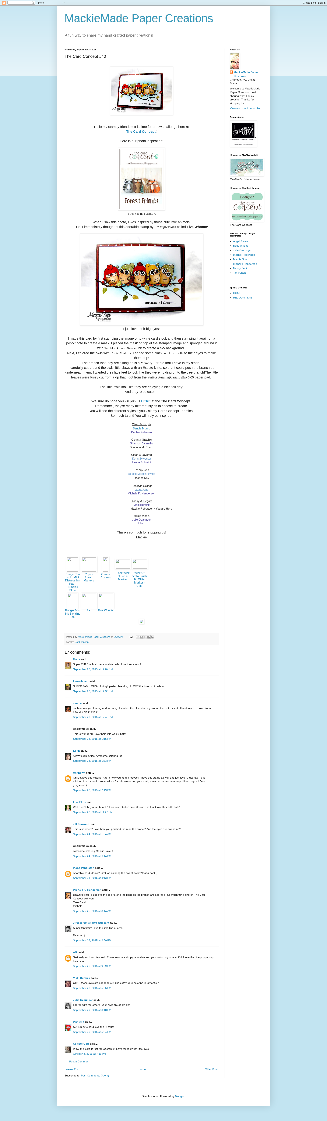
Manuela (78, 1021)
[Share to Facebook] (149, 637)
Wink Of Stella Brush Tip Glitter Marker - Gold (139, 579)
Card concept (82, 642)
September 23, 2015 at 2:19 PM (92, 790)
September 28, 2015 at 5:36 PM (92, 987)
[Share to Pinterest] (152, 637)
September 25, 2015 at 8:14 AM (92, 911)
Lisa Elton (79, 802)
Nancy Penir (240, 268)
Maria (76, 659)
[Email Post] (131, 637)
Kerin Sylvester (141, 458)
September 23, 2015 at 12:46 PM (93, 716)
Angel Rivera (240, 241)
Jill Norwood (81, 824)
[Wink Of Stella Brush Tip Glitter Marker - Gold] (140, 567)
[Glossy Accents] (105, 570)
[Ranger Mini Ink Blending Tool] (72, 606)
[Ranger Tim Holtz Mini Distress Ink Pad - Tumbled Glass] (72, 570)
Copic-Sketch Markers (89, 577)
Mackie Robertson (244, 254)
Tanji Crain (239, 272)
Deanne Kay (141, 477)
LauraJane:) (81, 681)
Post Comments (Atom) (95, 1075)
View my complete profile (245, 108)
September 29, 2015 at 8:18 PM (92, 1009)
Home (142, 1069)
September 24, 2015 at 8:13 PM (92, 877)
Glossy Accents (106, 576)
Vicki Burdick (141, 504)
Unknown (79, 772)
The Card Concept (141, 131)
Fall (89, 610)
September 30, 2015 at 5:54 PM (92, 1031)
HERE (146, 401)
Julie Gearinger (141, 519)
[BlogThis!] (141, 637)
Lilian (141, 523)
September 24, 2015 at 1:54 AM (92, 834)
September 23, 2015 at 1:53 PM (92, 760)
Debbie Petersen (141, 432)
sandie (77, 703)
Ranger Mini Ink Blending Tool (72, 613)
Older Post (211, 1069)
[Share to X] (145, 637)
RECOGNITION (242, 297)
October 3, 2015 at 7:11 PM (89, 1053)
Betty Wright (240, 245)
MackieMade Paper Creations (139, 18)
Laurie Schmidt (141, 462)
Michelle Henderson (245, 263)
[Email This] (138, 637)
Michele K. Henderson (87, 889)
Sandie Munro (141, 428)
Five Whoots (106, 610)
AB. (75, 952)
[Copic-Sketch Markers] (89, 570)
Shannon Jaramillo (141, 443)
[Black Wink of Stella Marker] (123, 567)
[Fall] (89, 606)
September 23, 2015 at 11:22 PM (93, 812)
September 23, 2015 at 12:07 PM (93, 669)
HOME (237, 293)
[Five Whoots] (106, 606)
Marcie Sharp (241, 259)
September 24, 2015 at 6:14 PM (92, 856)
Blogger (179, 1096)
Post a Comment (79, 1061)
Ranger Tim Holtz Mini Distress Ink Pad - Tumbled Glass (72, 582)
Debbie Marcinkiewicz (141, 473)
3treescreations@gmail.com (91, 922)
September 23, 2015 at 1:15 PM (92, 738)
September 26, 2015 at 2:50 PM (92, 940)
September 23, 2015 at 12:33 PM (93, 691)
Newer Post (72, 1069)
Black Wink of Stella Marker (123, 576)
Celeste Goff (81, 1043)
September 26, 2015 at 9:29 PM (92, 965)
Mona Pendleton (83, 867)
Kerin (76, 750)
